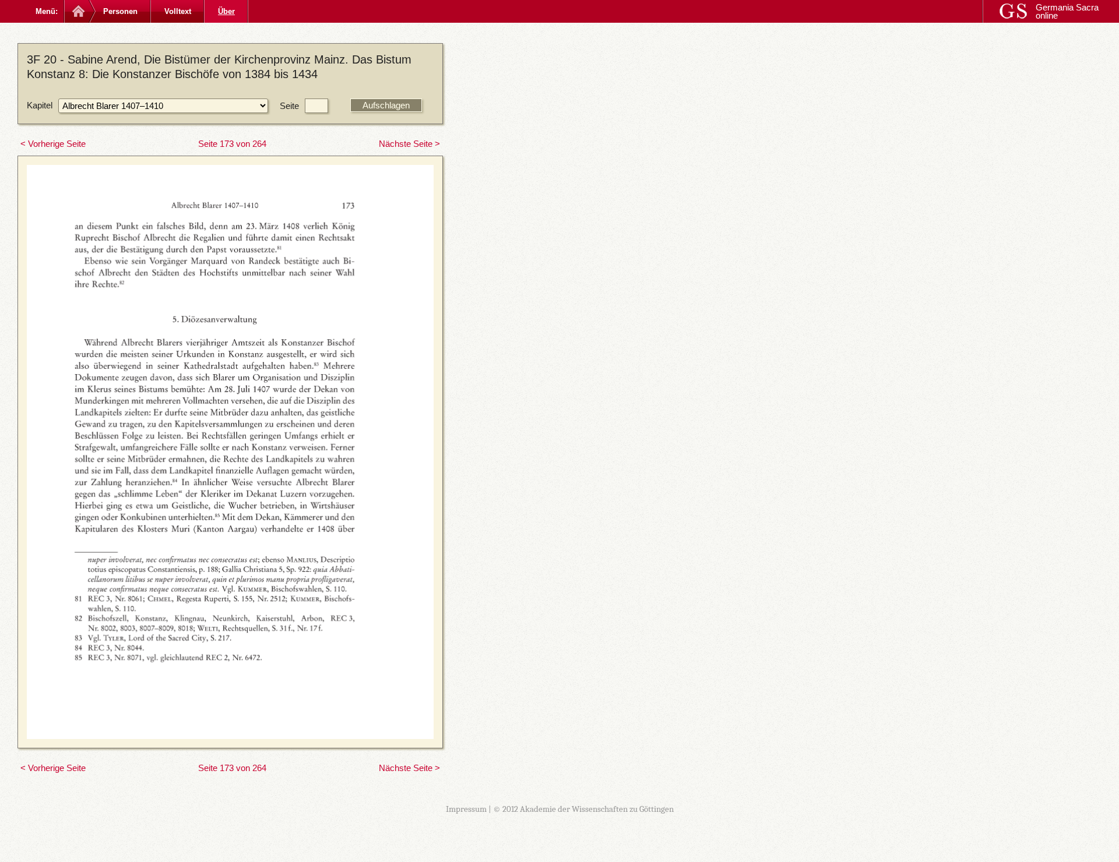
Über (226, 11)
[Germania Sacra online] (77, 11)
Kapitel (39, 105)
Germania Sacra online (1067, 11)
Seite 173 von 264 (232, 144)
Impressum (466, 809)
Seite (289, 106)
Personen (120, 11)
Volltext (177, 11)
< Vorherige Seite (53, 144)
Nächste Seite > (409, 144)
